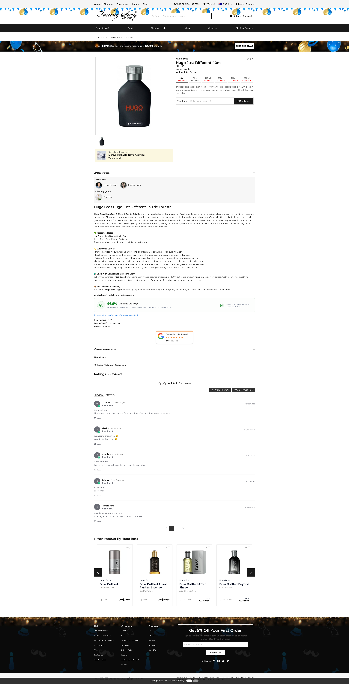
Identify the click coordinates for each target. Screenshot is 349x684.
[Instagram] (218, 661)
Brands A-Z (102, 28)
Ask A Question (245, 390)
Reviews (152, 640)
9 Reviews (193, 72)
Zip (150, 630)
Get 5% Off (215, 652)
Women (213, 28)
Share (98, 418)
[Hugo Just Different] (101, 141)
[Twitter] (252, 59)
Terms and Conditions (129, 640)
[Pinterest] (223, 661)
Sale (130, 28)
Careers (124, 665)
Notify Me (245, 101)
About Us (125, 630)
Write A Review (222, 390)
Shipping (108, 4)
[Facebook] (248, 59)
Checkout (247, 16)
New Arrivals (158, 28)
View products (115, 158)
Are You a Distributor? (130, 660)
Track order (122, 4)
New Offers (153, 650)
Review (99, 395)
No (196, 681)
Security (124, 655)
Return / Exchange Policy (104, 640)
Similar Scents (244, 28)
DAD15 (107, 46)
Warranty (125, 645)
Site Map (152, 645)
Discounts (152, 635)
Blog (145, 4)
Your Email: (182, 101)
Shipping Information (102, 635)
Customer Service (101, 630)
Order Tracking (100, 645)
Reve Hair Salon (100, 660)
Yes (189, 681)
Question (111, 395)
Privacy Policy (127, 650)
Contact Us (98, 655)
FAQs (96, 650)
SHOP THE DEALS (244, 46)
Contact (135, 4)
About (97, 4)
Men (187, 28)
